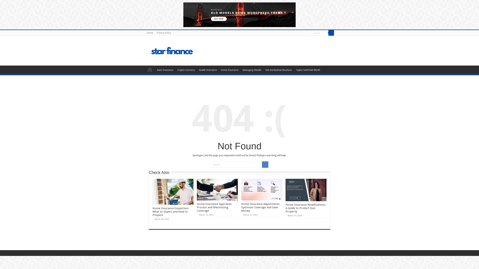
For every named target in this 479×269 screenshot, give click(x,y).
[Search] (331, 33)
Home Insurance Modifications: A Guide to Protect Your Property (306, 208)
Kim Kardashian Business (279, 70)
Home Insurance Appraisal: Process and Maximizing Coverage (214, 207)
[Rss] (308, 33)
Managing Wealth (252, 70)
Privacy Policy (164, 33)
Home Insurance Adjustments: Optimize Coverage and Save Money (260, 207)
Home (150, 33)
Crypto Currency (186, 70)
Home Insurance (230, 70)
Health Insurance (208, 70)
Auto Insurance (165, 70)
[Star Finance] (188, 50)
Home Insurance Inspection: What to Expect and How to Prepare (170, 212)
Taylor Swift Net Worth (308, 70)
